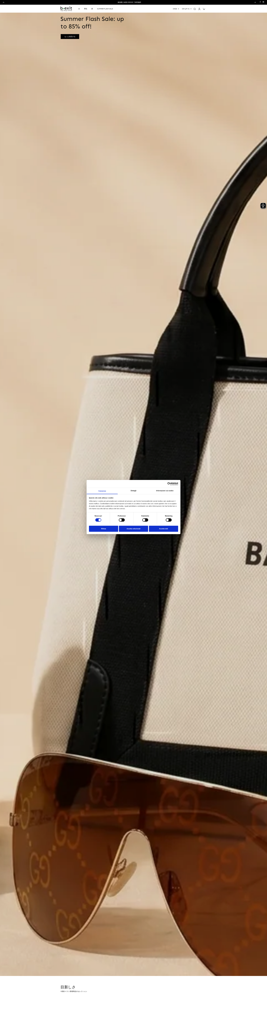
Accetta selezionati (133, 528)
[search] (194, 9)
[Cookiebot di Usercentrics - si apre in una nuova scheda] (169, 483)
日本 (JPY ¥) (185, 9)
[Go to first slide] (255, 2)
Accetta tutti (163, 528)
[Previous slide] (4, 2)
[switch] (122, 520)
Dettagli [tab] (133, 490)
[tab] (125, 973)
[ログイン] (199, 8)
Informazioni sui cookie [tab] (164, 490)
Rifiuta (103, 528)
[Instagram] (263, 2)
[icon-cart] (204, 9)
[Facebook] (260, 2)
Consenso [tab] (102, 491)
